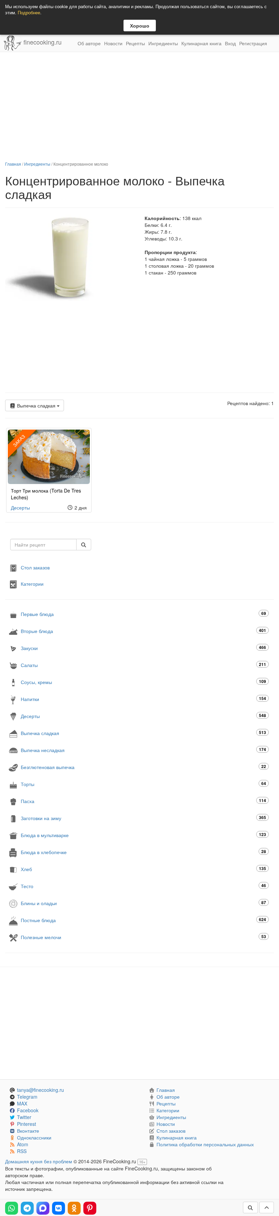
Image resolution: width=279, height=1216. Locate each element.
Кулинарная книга (201, 43)
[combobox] (43, 544)
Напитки (143, 698)
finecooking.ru (42, 42)
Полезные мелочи (143, 936)
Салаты (143, 664)
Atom (22, 1144)
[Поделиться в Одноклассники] (74, 1208)
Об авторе (89, 43)
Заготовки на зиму (143, 817)
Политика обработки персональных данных (205, 1144)
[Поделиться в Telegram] (27, 1208)
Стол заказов (35, 567)
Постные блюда (143, 919)
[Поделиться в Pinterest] (89, 1208)
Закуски (143, 647)
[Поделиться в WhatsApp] (11, 1208)
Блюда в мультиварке (143, 834)
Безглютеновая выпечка (143, 766)
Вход (230, 43)
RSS (22, 1151)
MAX (22, 1103)
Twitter (24, 1117)
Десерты (20, 507)
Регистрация (253, 43)
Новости (113, 43)
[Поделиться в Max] (42, 1208)
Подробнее (29, 12)
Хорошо (139, 25)
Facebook (27, 1110)
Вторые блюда (143, 630)
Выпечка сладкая (36, 405)
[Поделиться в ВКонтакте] (58, 1208)
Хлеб (143, 868)
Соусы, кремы (143, 681)
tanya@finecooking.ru (40, 1089)
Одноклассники (34, 1137)
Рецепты (135, 43)
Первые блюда (143, 613)
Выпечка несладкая (143, 749)
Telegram (27, 1096)
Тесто (143, 885)
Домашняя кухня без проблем (38, 1161)
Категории (32, 583)
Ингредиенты (163, 43)
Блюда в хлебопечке (143, 851)
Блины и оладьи (143, 902)
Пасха (143, 800)
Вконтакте (28, 1130)
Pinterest (26, 1123)
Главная (13, 164)
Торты (143, 783)
